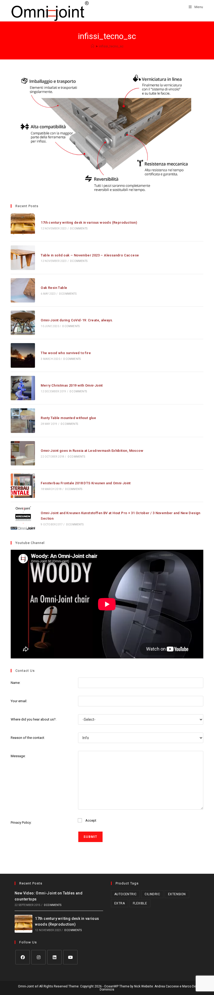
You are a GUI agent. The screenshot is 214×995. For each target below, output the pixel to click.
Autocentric (125, 894)
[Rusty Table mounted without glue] (23, 420)
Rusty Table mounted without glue (68, 418)
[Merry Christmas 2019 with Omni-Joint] (23, 388)
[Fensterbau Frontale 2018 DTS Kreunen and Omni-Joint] (23, 486)
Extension (177, 894)
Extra (119, 903)
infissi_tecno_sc (111, 46)
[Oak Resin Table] (23, 290)
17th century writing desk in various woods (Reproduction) (89, 222)
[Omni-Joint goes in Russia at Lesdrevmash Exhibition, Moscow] (23, 453)
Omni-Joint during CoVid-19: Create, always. (77, 320)
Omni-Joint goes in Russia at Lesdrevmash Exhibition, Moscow (92, 451)
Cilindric (152, 894)
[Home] (92, 46)
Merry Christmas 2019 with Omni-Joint (72, 385)
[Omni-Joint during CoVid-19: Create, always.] (23, 323)
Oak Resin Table (54, 288)
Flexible (140, 903)
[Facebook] (22, 957)
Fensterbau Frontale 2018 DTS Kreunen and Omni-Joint (85, 483)
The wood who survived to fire (66, 353)
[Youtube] (70, 957)
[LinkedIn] (54, 957)
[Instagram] (38, 957)
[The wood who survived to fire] (23, 355)
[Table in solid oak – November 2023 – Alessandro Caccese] (23, 257)
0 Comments (78, 228)
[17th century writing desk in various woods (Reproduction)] (23, 225)
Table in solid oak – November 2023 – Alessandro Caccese (90, 255)
